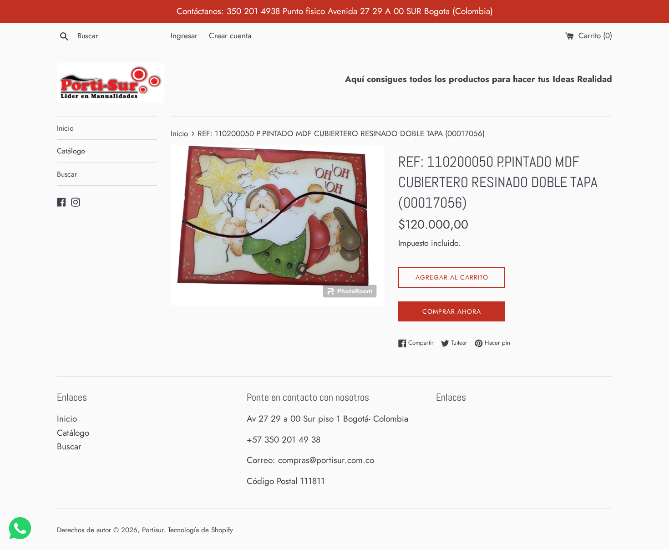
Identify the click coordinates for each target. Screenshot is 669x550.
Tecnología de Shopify (200, 530)
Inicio (65, 128)
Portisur (152, 530)
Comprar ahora (451, 311)
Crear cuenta (230, 35)
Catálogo (71, 151)
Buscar (67, 174)
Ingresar (184, 35)
